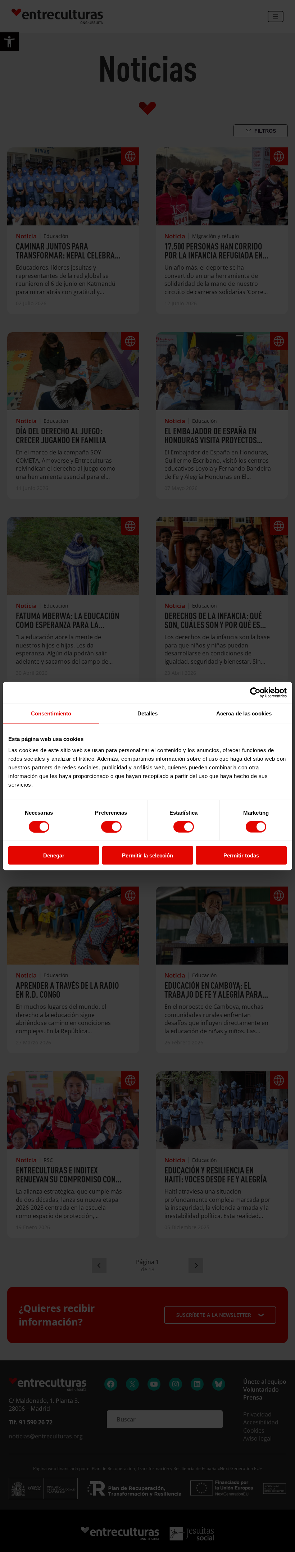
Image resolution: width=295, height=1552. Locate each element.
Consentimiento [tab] (51, 713)
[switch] (111, 826)
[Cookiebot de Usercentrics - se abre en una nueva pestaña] (255, 692)
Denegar (53, 855)
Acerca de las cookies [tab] (244, 713)
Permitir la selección (147, 855)
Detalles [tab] (147, 713)
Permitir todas (241, 855)
